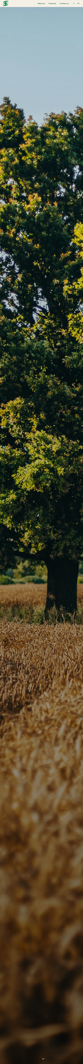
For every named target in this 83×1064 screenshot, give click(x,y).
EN (78, 3)
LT (74, 3)
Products (52, 3)
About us (41, 3)
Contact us (64, 3)
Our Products (32, 543)
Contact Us (52, 543)
